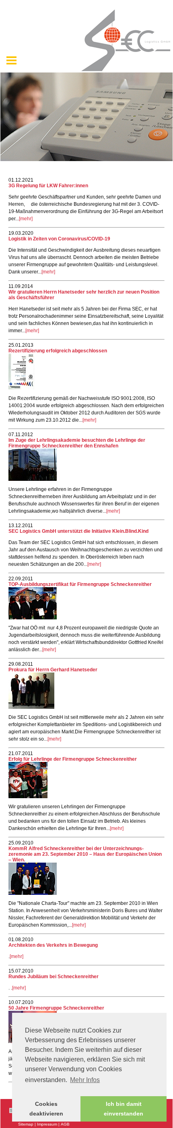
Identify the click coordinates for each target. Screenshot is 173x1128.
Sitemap (25, 1124)
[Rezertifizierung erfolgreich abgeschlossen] (21, 388)
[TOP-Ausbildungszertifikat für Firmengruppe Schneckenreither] (32, 618)
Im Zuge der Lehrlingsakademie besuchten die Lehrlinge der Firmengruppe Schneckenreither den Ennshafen (76, 443)
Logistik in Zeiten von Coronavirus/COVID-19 (59, 239)
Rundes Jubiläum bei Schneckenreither (53, 976)
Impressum (47, 1124)
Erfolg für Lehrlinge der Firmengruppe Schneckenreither (72, 759)
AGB (65, 1124)
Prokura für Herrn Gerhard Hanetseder (52, 670)
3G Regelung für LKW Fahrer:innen (48, 185)
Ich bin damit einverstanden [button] (123, 1109)
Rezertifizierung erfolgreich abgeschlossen (57, 351)
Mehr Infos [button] (85, 1079)
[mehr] (26, 218)
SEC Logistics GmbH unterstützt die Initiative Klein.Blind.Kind (78, 531)
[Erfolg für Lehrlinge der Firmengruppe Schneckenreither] (27, 796)
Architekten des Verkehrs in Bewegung (53, 945)
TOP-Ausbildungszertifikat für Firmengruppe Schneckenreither (80, 584)
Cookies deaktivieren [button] (46, 1109)
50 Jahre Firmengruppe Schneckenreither (56, 1008)
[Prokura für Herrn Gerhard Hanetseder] (31, 707)
